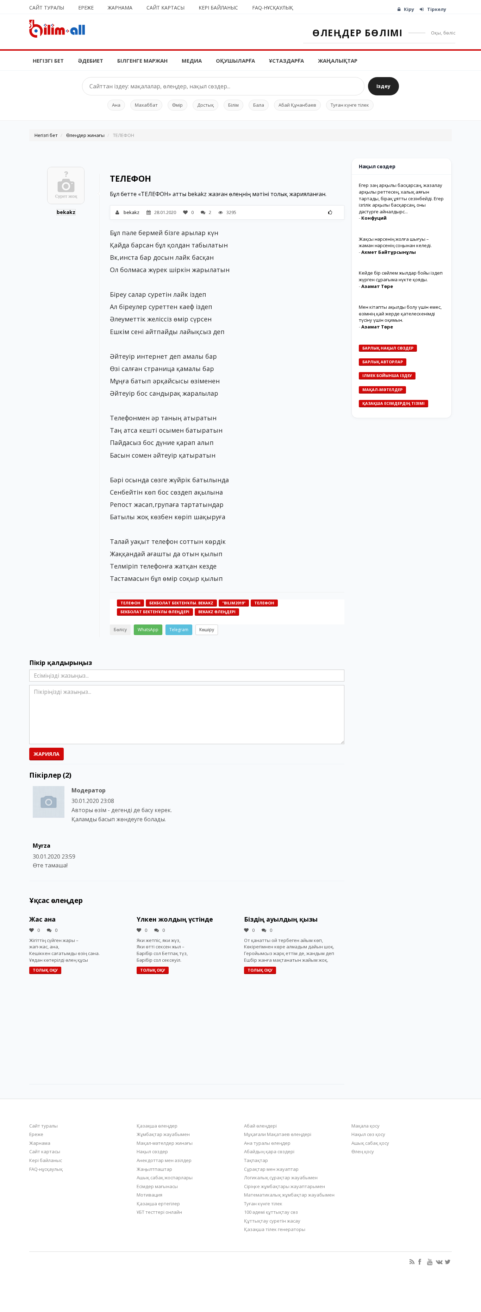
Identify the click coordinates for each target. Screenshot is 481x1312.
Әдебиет (90, 60)
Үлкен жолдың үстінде (175, 919)
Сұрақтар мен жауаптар (271, 1169)
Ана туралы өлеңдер (267, 1143)
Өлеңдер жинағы (85, 135)
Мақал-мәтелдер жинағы (165, 1143)
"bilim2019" (233, 602)
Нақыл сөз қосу (368, 1134)
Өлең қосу (362, 1151)
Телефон (130, 602)
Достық (205, 105)
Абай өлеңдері (260, 1126)
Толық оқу (45, 970)
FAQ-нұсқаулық (272, 7)
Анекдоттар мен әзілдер (164, 1160)
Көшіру (206, 630)
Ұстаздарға (286, 60)
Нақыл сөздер (152, 1151)
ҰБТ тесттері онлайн (159, 1212)
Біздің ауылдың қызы (281, 919)
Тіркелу (436, 9)
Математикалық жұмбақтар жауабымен (289, 1195)
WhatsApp (148, 630)
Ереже (86, 7)
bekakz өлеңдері (217, 611)
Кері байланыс (218, 7)
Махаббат (146, 105)
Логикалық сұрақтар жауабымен (281, 1177)
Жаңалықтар (337, 60)
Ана (116, 105)
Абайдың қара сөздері (269, 1151)
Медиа (192, 60)
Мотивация (149, 1195)
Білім (233, 105)
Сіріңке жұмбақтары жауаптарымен (284, 1186)
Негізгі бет (48, 60)
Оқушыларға (235, 60)
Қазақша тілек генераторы (274, 1229)
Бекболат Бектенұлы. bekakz (181, 602)
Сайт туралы (46, 7)
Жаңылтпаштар (154, 1169)
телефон (264, 602)
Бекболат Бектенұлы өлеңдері (154, 611)
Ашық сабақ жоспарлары (165, 1177)
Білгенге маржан (142, 60)
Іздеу (383, 86)
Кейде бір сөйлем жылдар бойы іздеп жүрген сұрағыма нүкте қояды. (401, 276)
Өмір (177, 105)
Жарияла (46, 754)
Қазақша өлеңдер (157, 1126)
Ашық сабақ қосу (370, 1143)
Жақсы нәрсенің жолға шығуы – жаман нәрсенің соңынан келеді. (395, 242)
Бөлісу (120, 630)
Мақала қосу (365, 1126)
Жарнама (120, 7)
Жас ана (42, 919)
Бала (258, 105)
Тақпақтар (256, 1160)
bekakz (66, 212)
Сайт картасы (165, 7)
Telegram (178, 630)
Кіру (409, 9)
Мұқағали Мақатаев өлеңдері (277, 1134)
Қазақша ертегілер (158, 1203)
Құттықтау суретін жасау (272, 1221)
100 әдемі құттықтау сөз (271, 1212)
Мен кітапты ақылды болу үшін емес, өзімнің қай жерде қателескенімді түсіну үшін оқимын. (400, 313)
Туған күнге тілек (350, 105)
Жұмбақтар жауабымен (163, 1134)
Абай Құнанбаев (297, 105)
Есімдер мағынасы (157, 1186)
